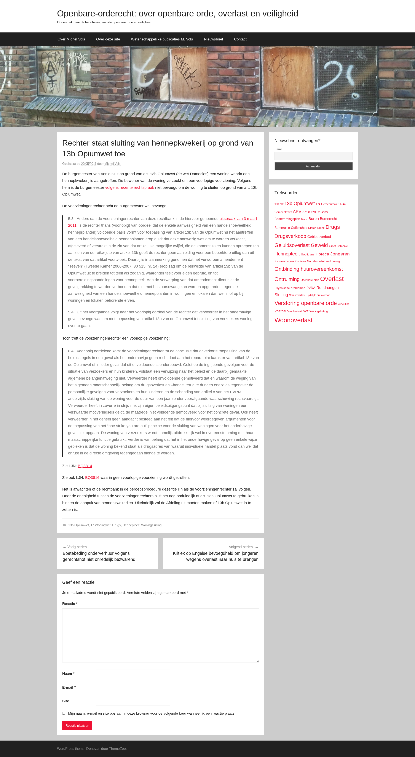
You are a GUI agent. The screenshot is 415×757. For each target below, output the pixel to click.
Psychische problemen (290, 288)
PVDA (310, 288)
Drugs (116, 525)
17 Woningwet (100, 525)
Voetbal (280, 311)
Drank (320, 227)
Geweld (319, 245)
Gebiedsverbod (319, 237)
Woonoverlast (294, 320)
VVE (305, 311)
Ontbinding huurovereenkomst (309, 269)
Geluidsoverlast (292, 245)
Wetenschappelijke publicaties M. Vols (162, 39)
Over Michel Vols (71, 39)
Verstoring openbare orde (306, 303)
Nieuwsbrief (213, 39)
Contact (240, 39)
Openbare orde (310, 280)
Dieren (312, 227)
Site (65, 701)
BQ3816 (92, 477)
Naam (68, 674)
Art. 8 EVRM (311, 212)
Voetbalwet (294, 311)
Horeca (322, 254)
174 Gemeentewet (327, 204)
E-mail (69, 687)
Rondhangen (327, 287)
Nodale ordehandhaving (323, 261)
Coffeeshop (299, 227)
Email (278, 149)
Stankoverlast (297, 295)
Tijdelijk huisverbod (318, 295)
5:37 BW (279, 204)
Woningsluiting (151, 525)
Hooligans (307, 254)
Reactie (70, 604)
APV (297, 211)
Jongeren (340, 253)
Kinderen (300, 261)
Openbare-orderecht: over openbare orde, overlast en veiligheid (177, 13)
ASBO (324, 212)
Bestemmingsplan (287, 219)
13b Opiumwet (78, 525)
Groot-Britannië (338, 246)
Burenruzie (282, 227)
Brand (304, 219)
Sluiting (281, 294)
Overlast (332, 278)
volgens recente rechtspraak (129, 187)
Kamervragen (284, 261)
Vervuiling (344, 304)
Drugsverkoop (290, 236)
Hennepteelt (131, 525)
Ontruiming (287, 279)
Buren (313, 219)
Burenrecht (328, 219)
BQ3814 (85, 466)
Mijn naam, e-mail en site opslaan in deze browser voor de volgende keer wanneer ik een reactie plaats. (152, 713)
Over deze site (108, 39)
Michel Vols (112, 163)
